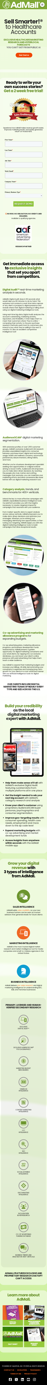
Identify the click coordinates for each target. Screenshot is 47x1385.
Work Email (9, 171)
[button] (42, 4)
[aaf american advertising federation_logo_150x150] (23, 233)
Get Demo (24, 55)
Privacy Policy (30, 1374)
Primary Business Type (13, 192)
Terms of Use (15, 1374)
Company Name (10, 181)
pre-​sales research (25, 985)
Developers (22, 1370)
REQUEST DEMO (23, 203)
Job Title (8, 161)
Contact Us (9, 1370)
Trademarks (35, 1370)
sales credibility (23, 910)
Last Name (9, 150)
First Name (9, 140)
